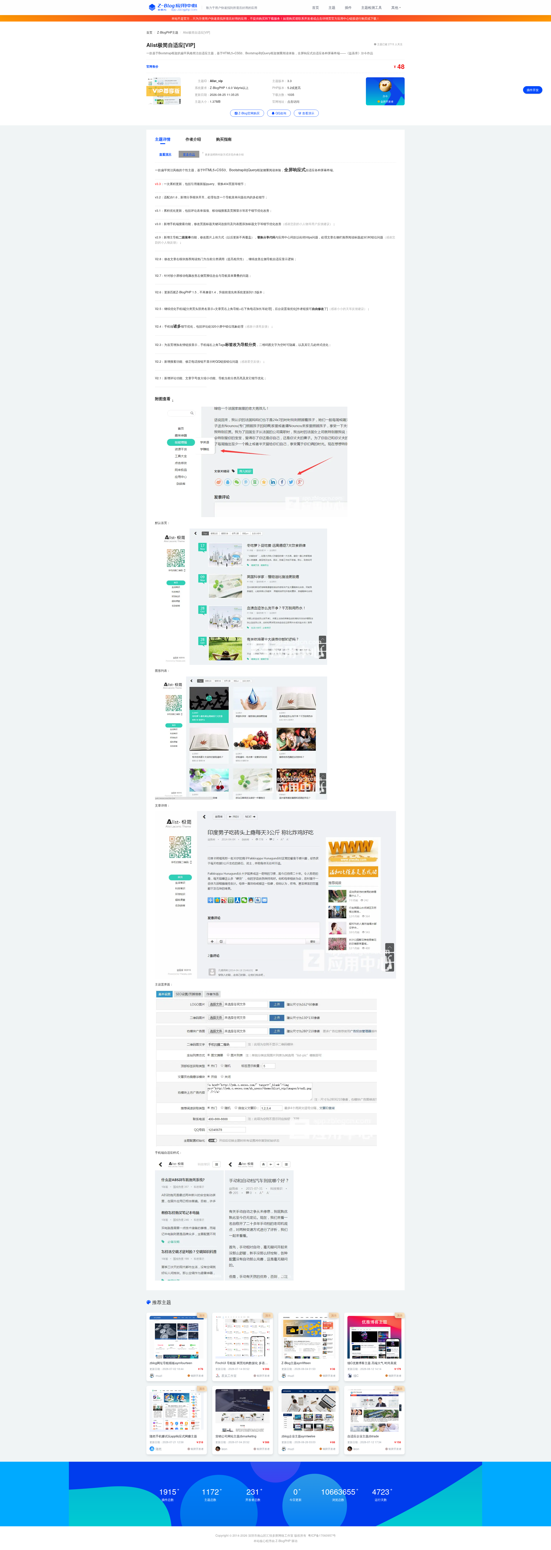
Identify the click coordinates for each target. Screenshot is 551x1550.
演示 (202, 1315)
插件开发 (533, 90)
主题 (331, 7)
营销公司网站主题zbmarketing (235, 1436)
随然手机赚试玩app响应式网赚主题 (173, 1436)
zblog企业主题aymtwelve (298, 1436)
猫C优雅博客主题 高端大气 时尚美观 (371, 1363)
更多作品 (189, 154)
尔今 (385, 96)
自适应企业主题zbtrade (363, 1436)
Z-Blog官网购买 (249, 113)
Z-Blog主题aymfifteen (296, 1363)
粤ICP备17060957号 (322, 1535)
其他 (394, 7)
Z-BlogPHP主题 (167, 32)
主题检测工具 (371, 7)
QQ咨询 (280, 113)
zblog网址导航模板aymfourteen (171, 1363)
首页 (315, 7)
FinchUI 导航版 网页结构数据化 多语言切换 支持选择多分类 (241, 1363)
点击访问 (293, 101)
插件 (348, 7)
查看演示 (307, 113)
